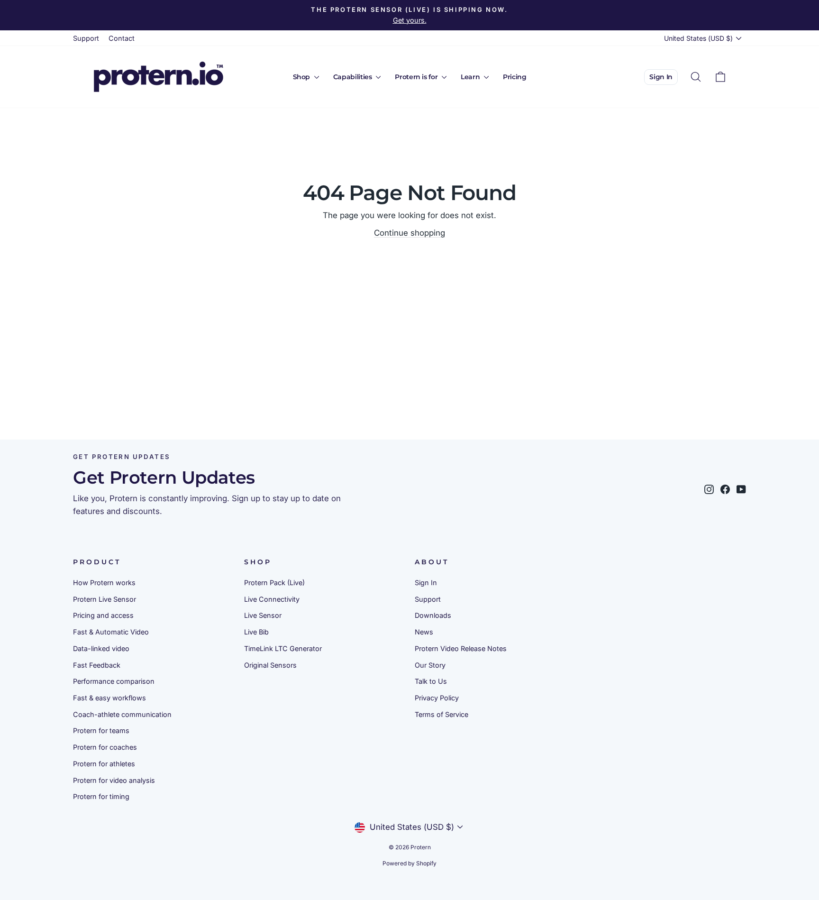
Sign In (661, 77)
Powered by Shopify (409, 863)
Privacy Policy (437, 698)
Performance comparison (114, 681)
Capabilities (353, 77)
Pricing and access (103, 615)
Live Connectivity (272, 599)
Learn (471, 77)
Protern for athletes (104, 764)
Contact (122, 38)
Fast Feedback (96, 665)
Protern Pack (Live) (274, 583)
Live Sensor (263, 615)
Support (86, 38)
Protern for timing (101, 796)
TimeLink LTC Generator (283, 648)
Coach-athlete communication (122, 714)
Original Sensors (270, 665)
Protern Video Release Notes (461, 648)
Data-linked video (101, 648)
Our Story (430, 665)
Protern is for (417, 77)
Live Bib (256, 632)
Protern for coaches (105, 747)
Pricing (515, 77)
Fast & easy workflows (109, 698)
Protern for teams (101, 730)
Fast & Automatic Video (111, 632)
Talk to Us (431, 681)
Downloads (433, 615)
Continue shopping (409, 233)
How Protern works (104, 583)
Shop (302, 77)
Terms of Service (441, 714)
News (424, 632)
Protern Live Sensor (104, 599)
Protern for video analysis (114, 780)
